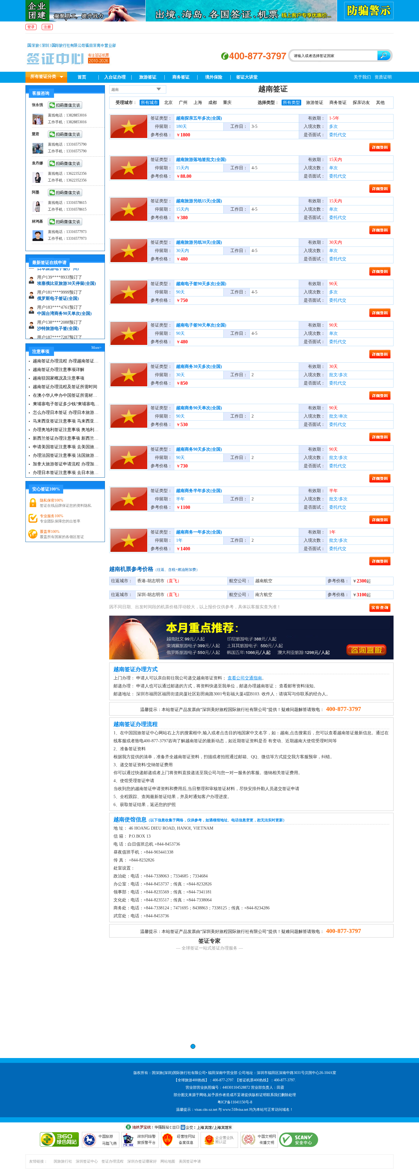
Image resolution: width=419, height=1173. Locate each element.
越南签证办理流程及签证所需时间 (65, 386)
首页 (82, 77)
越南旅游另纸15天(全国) (199, 201)
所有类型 (291, 102)
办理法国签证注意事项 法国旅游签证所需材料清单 (66, 455)
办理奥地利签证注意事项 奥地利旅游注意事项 (66, 429)
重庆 (227, 102)
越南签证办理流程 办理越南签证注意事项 (66, 361)
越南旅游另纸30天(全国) (199, 242)
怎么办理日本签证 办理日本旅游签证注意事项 (66, 412)
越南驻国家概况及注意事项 (58, 378)
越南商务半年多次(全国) (199, 490)
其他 (380, 102)
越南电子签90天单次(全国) (201, 325)
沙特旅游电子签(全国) (58, 318)
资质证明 (383, 77)
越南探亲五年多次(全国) (199, 118)
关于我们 (362, 77)
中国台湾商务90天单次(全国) (64, 303)
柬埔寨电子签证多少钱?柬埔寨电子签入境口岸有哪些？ (66, 404)
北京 (168, 102)
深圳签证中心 (87, 1161)
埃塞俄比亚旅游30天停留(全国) (66, 273)
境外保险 (213, 77)
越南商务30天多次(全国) (199, 366)
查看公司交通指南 (245, 678)
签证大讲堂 (247, 77)
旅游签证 (147, 77)
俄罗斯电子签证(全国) (58, 288)
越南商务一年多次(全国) (199, 532)
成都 (212, 102)
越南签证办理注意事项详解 (58, 369)
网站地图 (167, 1161)
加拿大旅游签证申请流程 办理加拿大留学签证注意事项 (66, 464)
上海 (198, 102)
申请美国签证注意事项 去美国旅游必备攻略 (66, 447)
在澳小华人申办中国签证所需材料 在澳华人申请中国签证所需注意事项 (66, 395)
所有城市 (149, 102)
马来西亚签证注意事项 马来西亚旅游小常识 (66, 421)
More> (96, 348)
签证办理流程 (113, 1161)
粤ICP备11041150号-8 (234, 1102)
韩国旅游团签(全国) (56, 333)
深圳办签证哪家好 (142, 1161)
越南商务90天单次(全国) (199, 408)
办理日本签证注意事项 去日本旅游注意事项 (66, 472)
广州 (183, 102)
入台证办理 (115, 77)
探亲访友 (361, 102)
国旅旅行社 (63, 1161)
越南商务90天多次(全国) (199, 449)
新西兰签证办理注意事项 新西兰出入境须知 (66, 438)
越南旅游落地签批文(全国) (201, 159)
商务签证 (181, 77)
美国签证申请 (190, 1161)
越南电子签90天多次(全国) (201, 283)
